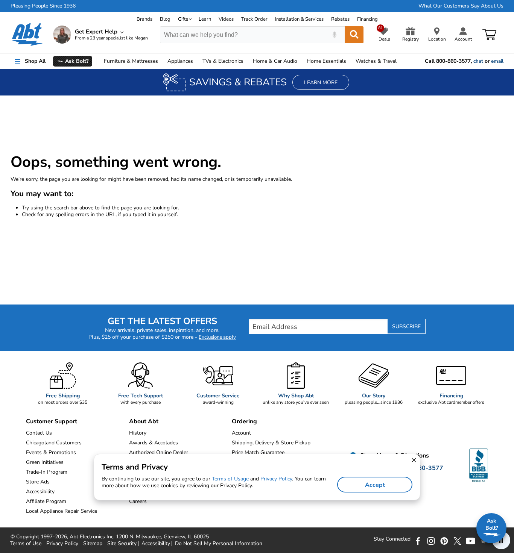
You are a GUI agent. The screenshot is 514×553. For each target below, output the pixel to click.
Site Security (122, 543)
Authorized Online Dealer (158, 452)
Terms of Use (25, 543)
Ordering (244, 421)
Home (326, 61)
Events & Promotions (51, 452)
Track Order (254, 19)
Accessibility (155, 543)
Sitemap (92, 543)
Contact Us (39, 432)
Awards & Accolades (153, 442)
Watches (376, 61)
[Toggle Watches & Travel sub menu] (400, 61)
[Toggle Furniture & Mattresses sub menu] (161, 61)
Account (241, 432)
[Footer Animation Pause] (501, 540)
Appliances (180, 61)
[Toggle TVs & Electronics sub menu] (247, 61)
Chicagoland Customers (54, 442)
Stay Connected (392, 539)
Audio (275, 61)
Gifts (183, 19)
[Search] (354, 34)
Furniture (131, 61)
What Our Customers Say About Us (460, 6)
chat (478, 61)
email (497, 61)
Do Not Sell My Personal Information (218, 543)
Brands (144, 19)
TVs (222, 61)
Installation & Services (299, 19)
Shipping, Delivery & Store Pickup (271, 442)
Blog (165, 19)
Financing (367, 19)
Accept (375, 485)
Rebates (340, 19)
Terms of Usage (230, 478)
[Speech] (334, 34)
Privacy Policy (62, 543)
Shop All (35, 61)
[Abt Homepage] (27, 34)
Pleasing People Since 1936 (43, 6)
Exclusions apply (217, 337)
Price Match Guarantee (258, 452)
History (137, 432)
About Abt (143, 421)
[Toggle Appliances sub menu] (196, 61)
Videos (226, 19)
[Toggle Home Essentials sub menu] (349, 61)
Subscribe (406, 326)
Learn (205, 19)
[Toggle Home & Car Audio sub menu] (301, 61)
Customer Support (51, 421)
